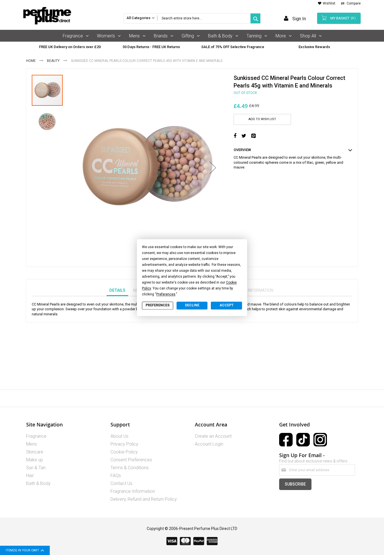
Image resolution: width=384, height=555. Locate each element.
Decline (192, 305)
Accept (227, 305)
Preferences (158, 305)
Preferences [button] (165, 294)
